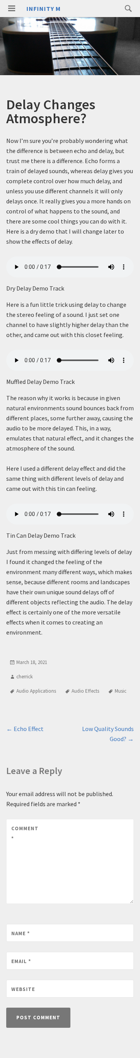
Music (120, 691)
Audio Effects (85, 691)
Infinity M (43, 8)
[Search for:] (126, 8)
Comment (24, 833)
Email (21, 961)
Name (20, 933)
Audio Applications (36, 691)
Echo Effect (25, 729)
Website (23, 989)
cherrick (24, 676)
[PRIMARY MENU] (11, 8)
